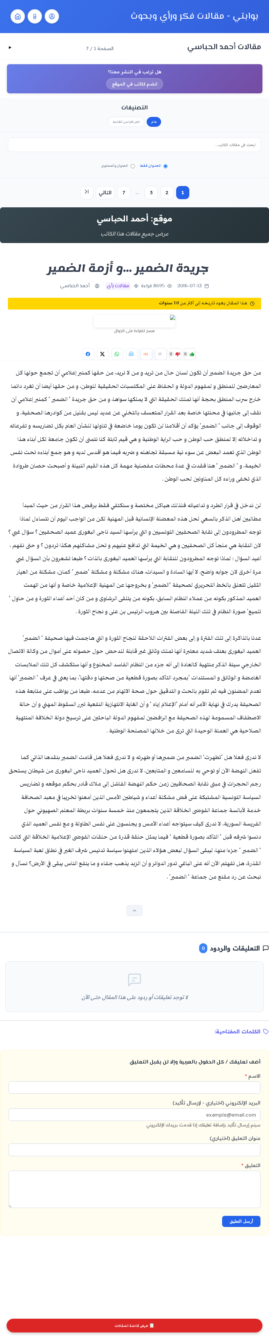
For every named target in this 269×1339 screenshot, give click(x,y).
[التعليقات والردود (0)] (161, 354)
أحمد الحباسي (75, 286)
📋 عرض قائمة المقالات (134, 1326)
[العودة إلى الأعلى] (134, 910)
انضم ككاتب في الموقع (134, 83)
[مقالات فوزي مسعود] (52, 16)
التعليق (250, 1165)
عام (154, 121)
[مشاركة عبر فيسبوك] (88, 354)
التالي (105, 192)
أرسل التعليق (241, 1221)
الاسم (252, 1076)
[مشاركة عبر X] (103, 354)
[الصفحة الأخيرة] (86, 192)
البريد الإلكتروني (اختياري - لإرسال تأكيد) (203, 1113)
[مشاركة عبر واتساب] (117, 354)
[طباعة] (132, 354)
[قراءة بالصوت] (146, 354)
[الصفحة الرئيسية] (17, 16)
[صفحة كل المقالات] (35, 16)
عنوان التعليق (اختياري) (235, 1138)
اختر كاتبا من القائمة (126, 121)
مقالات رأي (118, 286)
